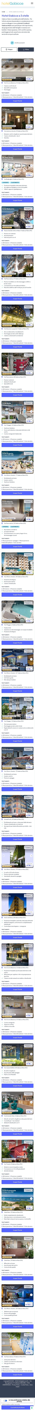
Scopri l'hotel (17, 101)
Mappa (10, 49)
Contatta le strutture (17, 1407)
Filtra (27, 49)
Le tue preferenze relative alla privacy (19, 1400)
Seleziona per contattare (27, 61)
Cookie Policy (25, 1385)
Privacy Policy (16, 1385)
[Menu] (32, 3)
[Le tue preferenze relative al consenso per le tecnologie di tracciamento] (32, 1408)
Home (3, 12)
